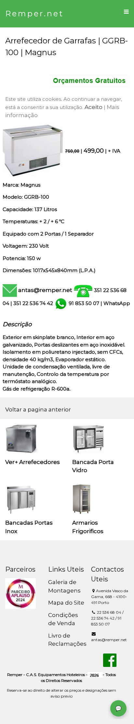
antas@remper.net (45, 290)
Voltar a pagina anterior (38, 409)
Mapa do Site (66, 602)
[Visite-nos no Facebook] (109, 664)
